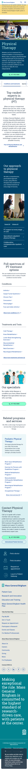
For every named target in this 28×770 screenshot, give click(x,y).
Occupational (12, 491)
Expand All (7, 224)
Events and (8, 630)
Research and (12, 596)
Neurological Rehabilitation (14, 486)
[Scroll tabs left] (1, 84)
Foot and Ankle (11, 307)
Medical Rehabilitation (12, 474)
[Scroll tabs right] (27, 84)
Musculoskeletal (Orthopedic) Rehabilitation (14, 480)
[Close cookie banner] (21, 751)
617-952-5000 (15, 74)
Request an (10, 623)
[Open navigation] (25, 2)
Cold (7, 331)
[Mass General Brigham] (8, 2)
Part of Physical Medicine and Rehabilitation (13, 145)
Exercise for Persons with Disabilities (13, 468)
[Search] (21, 2)
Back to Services (8, 21)
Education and (11, 600)
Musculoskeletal (8, 344)
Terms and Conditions (18, 748)
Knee (9, 334)
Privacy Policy (8, 766)
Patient (7, 592)
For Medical (10, 633)
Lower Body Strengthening (12, 339)
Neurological (12, 352)
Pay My (5, 616)
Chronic (7, 297)
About (5, 643)
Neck (8, 348)
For (7, 660)
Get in (6, 620)
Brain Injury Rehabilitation (13, 463)
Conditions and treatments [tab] (12, 84)
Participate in (9, 626)
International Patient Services (14, 542)
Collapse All (15, 224)
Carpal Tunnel (11, 294)
